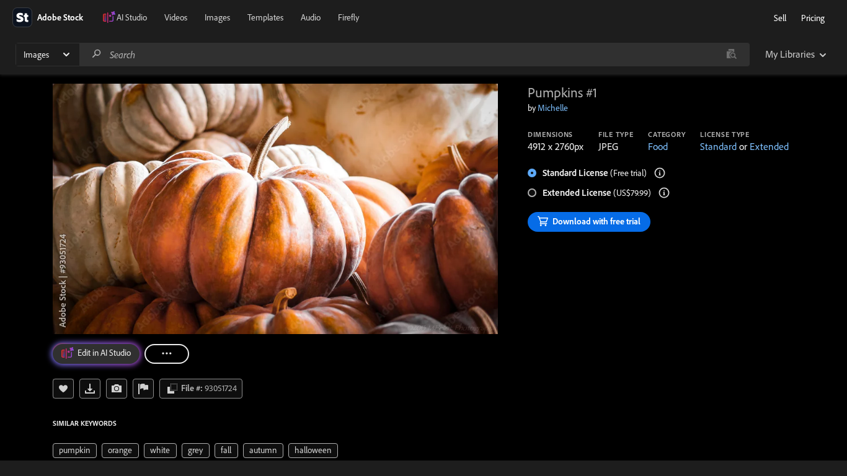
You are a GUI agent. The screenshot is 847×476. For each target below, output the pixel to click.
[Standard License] (659, 173)
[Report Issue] (143, 389)
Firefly (348, 17)
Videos (175, 17)
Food (658, 146)
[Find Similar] (116, 389)
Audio (311, 17)
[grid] (195, 449)
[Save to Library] (63, 389)
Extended (769, 146)
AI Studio (132, 17)
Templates (265, 17)
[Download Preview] (89, 389)
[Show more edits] (166, 354)
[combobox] (414, 54)
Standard (718, 146)
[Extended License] (664, 193)
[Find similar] (731, 54)
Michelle (553, 107)
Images (217, 17)
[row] (75, 450)
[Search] (97, 54)
